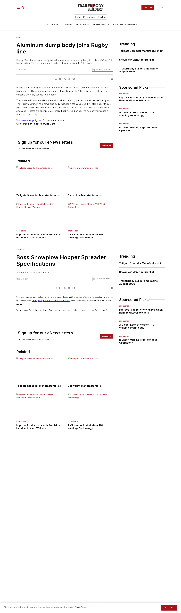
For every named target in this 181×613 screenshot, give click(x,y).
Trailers (68, 24)
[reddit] (69, 78)
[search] (23, 8)
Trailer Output (52, 24)
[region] (90, 608)
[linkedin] (60, 78)
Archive (20, 37)
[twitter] (65, 78)
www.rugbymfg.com (31, 120)
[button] (18, 8)
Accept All (169, 608)
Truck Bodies (82, 24)
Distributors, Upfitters (125, 24)
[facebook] (56, 78)
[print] (112, 78)
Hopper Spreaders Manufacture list (51, 300)
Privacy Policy (80, 607)
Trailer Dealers (101, 24)
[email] (73, 78)
